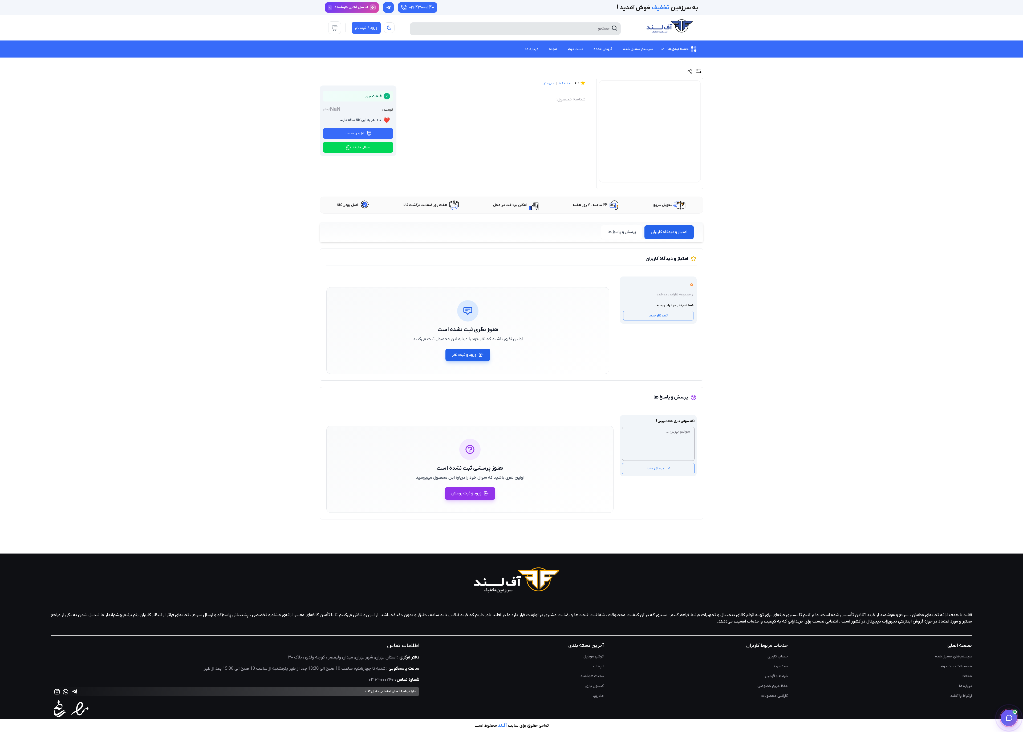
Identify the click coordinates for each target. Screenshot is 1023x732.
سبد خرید (780, 666)
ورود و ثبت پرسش (466, 493)
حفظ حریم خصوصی (772, 686)
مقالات (967, 676)
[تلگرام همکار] (388, 7)
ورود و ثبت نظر (464, 354)
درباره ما (965, 686)
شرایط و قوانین (776, 676)
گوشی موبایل (593, 656)
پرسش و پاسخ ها (621, 232)
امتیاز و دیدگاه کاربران (669, 232)
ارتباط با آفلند (961, 695)
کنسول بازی (594, 686)
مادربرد (598, 695)
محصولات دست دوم (956, 666)
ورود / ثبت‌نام (366, 27)
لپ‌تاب (598, 666)
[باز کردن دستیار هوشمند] (1009, 718)
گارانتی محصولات (774, 695)
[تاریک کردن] (389, 27)
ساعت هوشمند (592, 676)
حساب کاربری (778, 656)
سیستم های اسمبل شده (953, 656)
